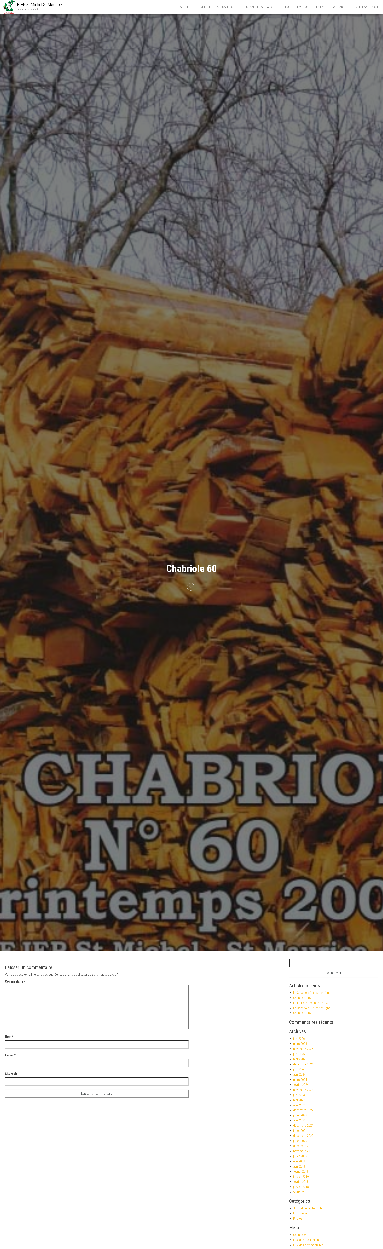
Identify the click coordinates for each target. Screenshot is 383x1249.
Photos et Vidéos (296, 7)
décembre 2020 (303, 1136)
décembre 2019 (303, 1146)
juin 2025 (299, 1054)
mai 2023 (299, 1100)
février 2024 (301, 1085)
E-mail (10, 1055)
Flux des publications (306, 1240)
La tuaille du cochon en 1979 (311, 1003)
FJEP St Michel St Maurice (39, 4)
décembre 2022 (303, 1110)
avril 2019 (299, 1166)
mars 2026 (300, 1044)
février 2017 (301, 1192)
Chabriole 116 (302, 998)
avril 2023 (299, 1105)
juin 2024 (299, 1069)
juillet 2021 (300, 1131)
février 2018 (301, 1182)
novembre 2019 (303, 1151)
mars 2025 (300, 1059)
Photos (297, 1218)
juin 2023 (299, 1095)
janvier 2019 (301, 1177)
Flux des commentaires (308, 1245)
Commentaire (15, 981)
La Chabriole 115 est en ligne (311, 1008)
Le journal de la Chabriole (258, 7)
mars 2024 (300, 1080)
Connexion (300, 1235)
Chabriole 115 (302, 1013)
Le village (204, 7)
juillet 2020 (300, 1141)
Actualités (225, 7)
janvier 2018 (301, 1187)
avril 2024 (299, 1074)
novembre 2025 (303, 1049)
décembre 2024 (303, 1064)
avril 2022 (299, 1120)
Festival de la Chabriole (332, 7)
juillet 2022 (300, 1115)
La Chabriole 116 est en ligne (311, 993)
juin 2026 (299, 1039)
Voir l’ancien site (368, 7)
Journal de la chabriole (307, 1208)
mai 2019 (299, 1161)
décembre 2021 (303, 1125)
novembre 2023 (303, 1090)
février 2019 (301, 1171)
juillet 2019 (300, 1156)
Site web (11, 1074)
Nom (9, 1037)
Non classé (300, 1213)
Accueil (185, 7)
